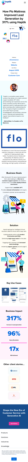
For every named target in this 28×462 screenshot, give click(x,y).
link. (16, 454)
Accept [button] (14, 459)
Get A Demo (14, 423)
